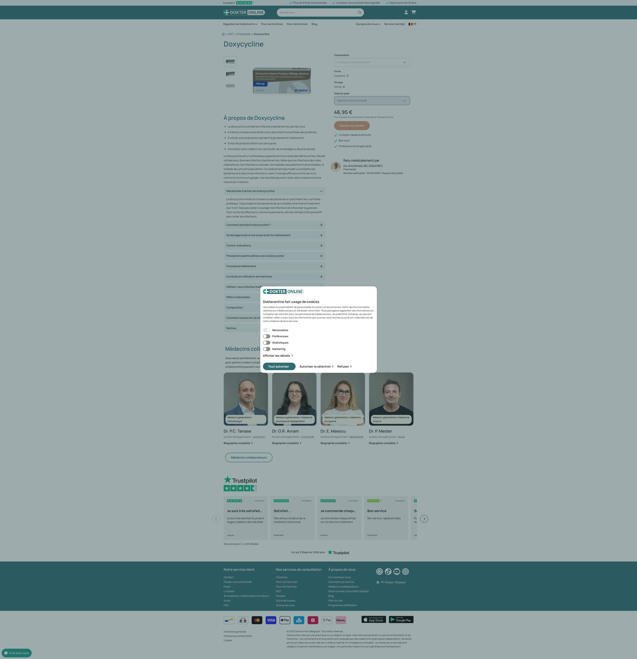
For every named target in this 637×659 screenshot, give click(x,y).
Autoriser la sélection (315, 366)
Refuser (343, 366)
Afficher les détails (276, 355)
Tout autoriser (278, 366)
